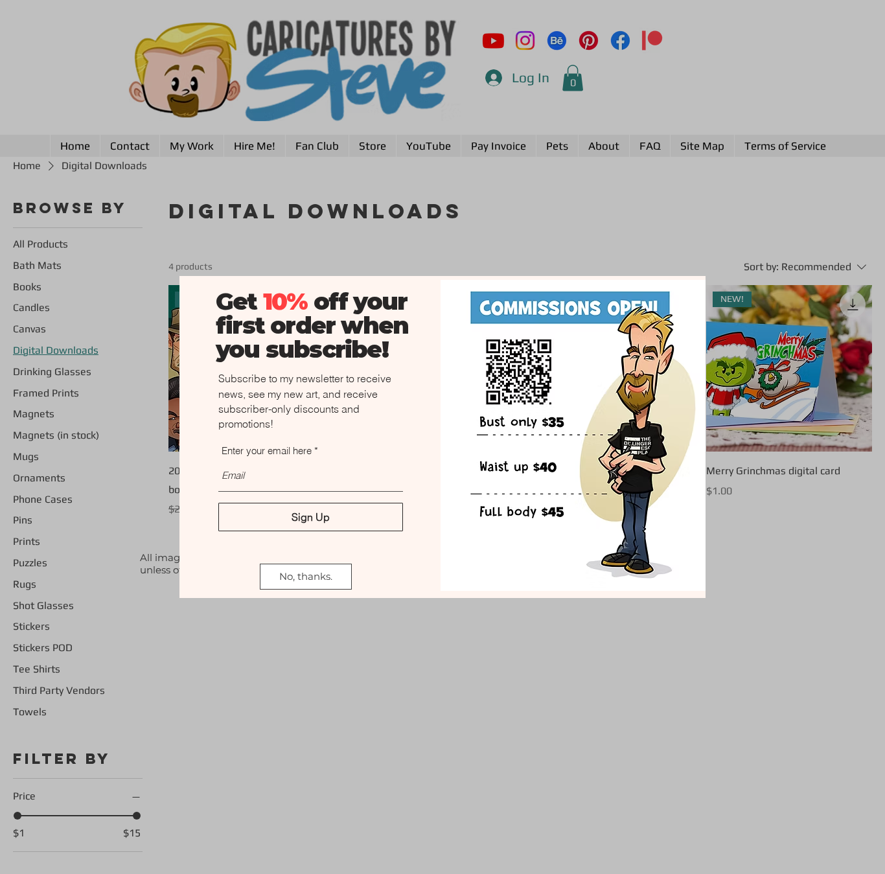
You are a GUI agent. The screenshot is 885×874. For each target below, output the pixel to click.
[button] (306, 577)
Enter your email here (267, 450)
